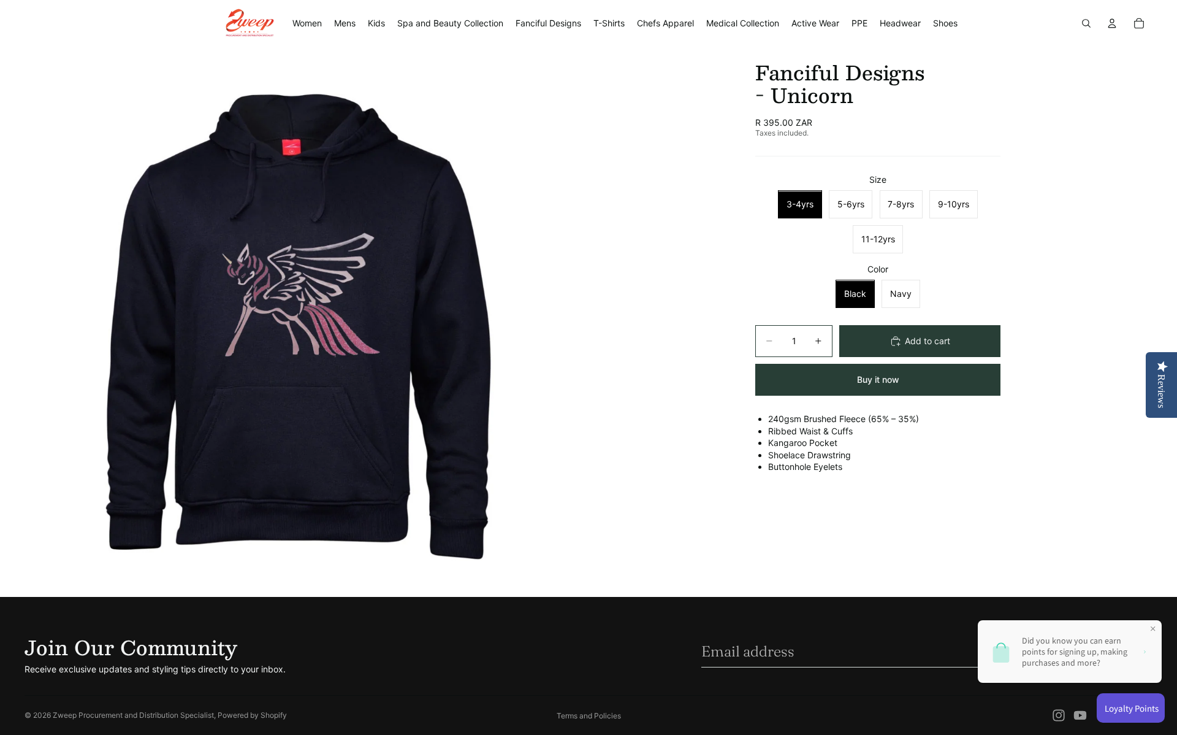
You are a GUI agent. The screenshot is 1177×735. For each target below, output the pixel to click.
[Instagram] (1058, 715)
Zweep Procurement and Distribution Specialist (133, 715)
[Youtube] (1080, 715)
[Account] (1112, 23)
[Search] (1086, 23)
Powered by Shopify (252, 715)
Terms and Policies (589, 715)
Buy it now (878, 379)
